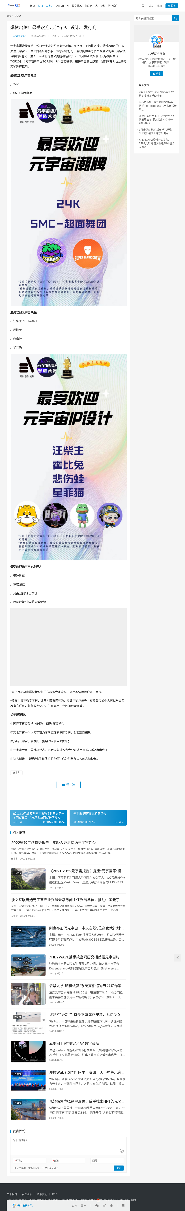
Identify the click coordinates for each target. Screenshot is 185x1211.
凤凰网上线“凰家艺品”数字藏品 (74, 1173)
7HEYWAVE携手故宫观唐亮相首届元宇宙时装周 (86, 1086)
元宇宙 (49, 5)
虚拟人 (74, 36)
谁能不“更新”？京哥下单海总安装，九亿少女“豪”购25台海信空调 (85, 1144)
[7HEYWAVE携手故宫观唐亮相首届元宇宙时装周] (28, 1094)
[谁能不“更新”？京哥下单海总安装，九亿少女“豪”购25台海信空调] (28, 1152)
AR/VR (60, 5)
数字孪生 (113, 5)
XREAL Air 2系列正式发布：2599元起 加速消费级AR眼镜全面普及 (157, 143)
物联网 (88, 5)
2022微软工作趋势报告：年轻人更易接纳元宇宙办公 (53, 972)
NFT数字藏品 (74, 5)
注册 (159, 5)
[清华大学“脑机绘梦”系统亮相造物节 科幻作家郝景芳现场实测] (28, 1123)
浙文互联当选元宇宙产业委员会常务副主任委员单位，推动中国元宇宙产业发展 (67, 1029)
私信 (158, 73)
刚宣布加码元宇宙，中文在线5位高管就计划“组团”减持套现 (87, 1057)
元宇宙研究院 (17, 36)
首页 (32, 5)
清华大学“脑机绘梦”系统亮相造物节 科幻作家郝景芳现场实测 (87, 1115)
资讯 (40, 5)
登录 (151, 5)
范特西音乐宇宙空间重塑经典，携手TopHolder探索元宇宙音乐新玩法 (158, 105)
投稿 (173, 5)
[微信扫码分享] (97, 1205)
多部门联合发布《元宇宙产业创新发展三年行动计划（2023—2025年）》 (156, 119)
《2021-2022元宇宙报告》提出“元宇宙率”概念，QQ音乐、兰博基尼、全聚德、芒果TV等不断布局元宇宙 (86, 1000)
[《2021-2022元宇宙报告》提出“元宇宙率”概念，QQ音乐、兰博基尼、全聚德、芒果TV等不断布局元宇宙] (28, 1008)
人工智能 (100, 5)
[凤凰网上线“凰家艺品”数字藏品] (28, 1181)
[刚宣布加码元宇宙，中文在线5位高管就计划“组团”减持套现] (28, 1065)
